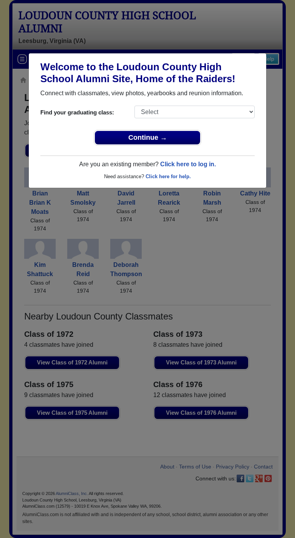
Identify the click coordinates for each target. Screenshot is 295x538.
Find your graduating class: (77, 112)
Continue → (147, 137)
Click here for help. (168, 176)
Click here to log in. (188, 164)
